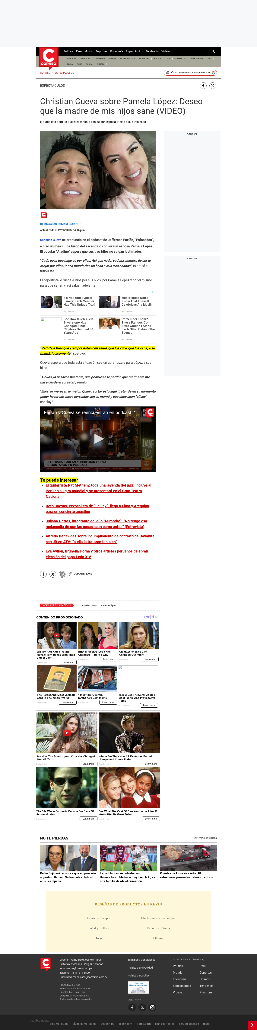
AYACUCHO (86, 58)
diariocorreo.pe (165, 1023)
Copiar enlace (83, 573)
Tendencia (152, 51)
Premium (206, 992)
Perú (79, 51)
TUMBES (101, 64)
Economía (116, 51)
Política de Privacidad (140, 967)
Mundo (88, 51)
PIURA (70, 64)
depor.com (125, 1023)
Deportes (101, 51)
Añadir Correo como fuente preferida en (190, 72)
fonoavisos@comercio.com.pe (90, 977)
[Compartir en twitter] (212, 85)
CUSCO (112, 58)
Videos (165, 51)
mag (206, 1023)
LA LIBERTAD (180, 58)
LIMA (209, 58)
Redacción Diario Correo (60, 224)
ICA (168, 58)
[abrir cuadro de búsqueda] (213, 51)
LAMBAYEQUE (196, 58)
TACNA (89, 64)
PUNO (79, 64)
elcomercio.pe (59, 1023)
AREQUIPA (72, 58)
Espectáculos (134, 51)
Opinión (205, 979)
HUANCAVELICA (127, 58)
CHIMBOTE (100, 58)
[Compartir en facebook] (203, 85)
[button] (98, 439)
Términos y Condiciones (141, 959)
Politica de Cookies (139, 975)
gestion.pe (107, 1023)
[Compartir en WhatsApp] (62, 574)
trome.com (143, 1023)
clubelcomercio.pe (85, 1023)
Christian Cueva (89, 605)
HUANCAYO (144, 58)
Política (68, 51)
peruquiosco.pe (189, 1023)
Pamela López (108, 605)
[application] (98, 439)
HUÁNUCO (158, 58)
